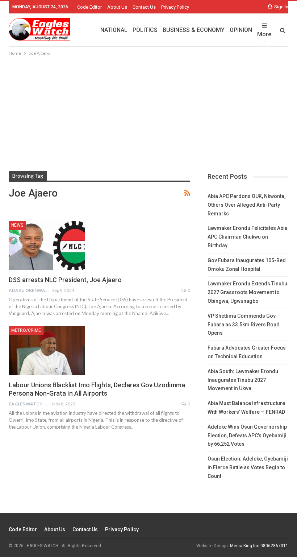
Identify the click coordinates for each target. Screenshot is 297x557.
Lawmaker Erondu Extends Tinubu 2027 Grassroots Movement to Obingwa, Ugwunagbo (247, 292)
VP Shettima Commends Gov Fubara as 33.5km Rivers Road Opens (244, 324)
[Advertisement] (148, 111)
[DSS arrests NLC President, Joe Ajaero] (47, 245)
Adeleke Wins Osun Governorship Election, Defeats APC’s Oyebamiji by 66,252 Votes (247, 435)
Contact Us (144, 7)
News (17, 225)
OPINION (241, 29)
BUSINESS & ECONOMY (194, 29)
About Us (117, 7)
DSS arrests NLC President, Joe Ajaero (65, 280)
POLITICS (145, 29)
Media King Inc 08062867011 (259, 545)
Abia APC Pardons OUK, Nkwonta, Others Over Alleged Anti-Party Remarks (246, 204)
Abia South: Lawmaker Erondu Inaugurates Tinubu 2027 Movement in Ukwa (243, 380)
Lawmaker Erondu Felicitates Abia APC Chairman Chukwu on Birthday (248, 236)
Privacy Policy (175, 7)
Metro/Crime (26, 330)
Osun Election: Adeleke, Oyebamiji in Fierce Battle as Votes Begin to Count (248, 467)
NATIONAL (113, 29)
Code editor (89, 7)
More (264, 34)
